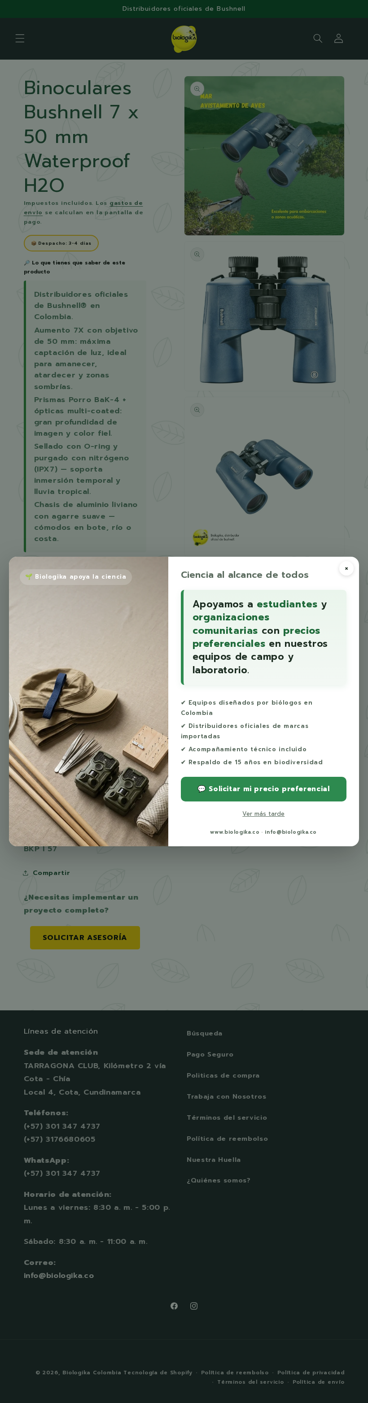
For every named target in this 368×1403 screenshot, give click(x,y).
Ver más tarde (263, 814)
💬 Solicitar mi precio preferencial (263, 789)
